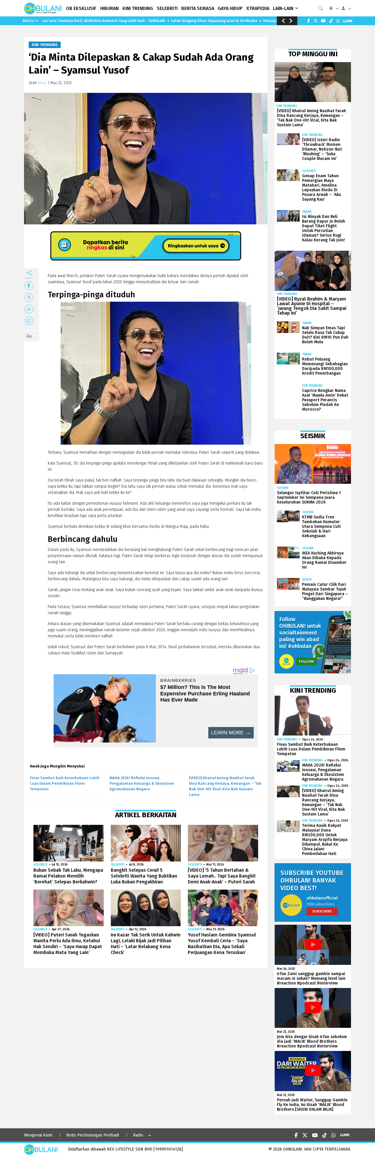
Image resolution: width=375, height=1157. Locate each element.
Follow (306, 661)
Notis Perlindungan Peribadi (92, 1135)
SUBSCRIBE (322, 911)
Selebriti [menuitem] (167, 8)
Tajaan (306, 212)
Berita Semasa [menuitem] (197, 8)
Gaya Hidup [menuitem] (230, 8)
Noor (42, 83)
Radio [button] (138, 1135)
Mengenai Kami (38, 1135)
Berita (306, 579)
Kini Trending (45, 45)
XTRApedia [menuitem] (257, 8)
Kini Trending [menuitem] (137, 8)
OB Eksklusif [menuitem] (81, 8)
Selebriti (40, 864)
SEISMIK (283, 488)
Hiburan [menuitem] (109, 8)
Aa (29, 336)
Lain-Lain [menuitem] (283, 8)
